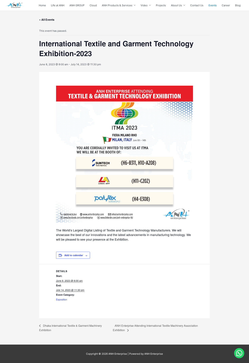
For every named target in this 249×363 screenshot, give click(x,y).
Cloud (93, 5)
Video (144, 5)
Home (42, 5)
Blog (238, 5)
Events (213, 5)
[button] (239, 353)
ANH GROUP (77, 5)
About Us (176, 5)
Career (226, 5)
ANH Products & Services (117, 5)
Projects (161, 5)
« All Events (46, 20)
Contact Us (196, 5)
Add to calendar (73, 255)
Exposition (61, 299)
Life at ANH (57, 5)
